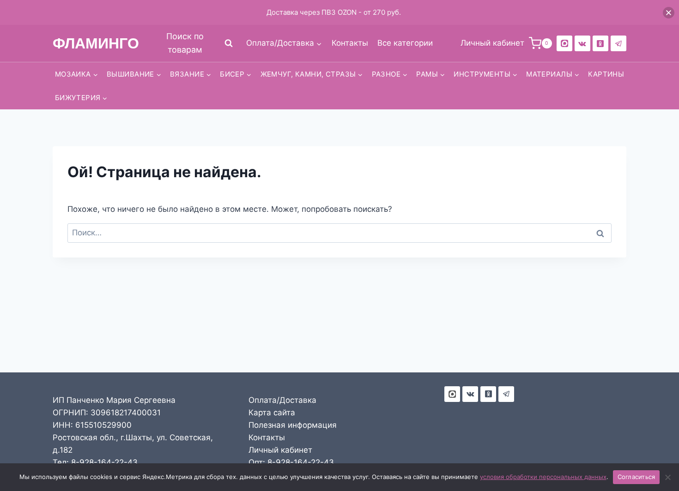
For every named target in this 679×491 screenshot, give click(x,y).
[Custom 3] (452, 394)
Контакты (350, 43)
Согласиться (636, 476)
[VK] (582, 43)
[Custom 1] (600, 43)
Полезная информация (293, 425)
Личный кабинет (280, 450)
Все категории (405, 43)
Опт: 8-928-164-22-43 (291, 462)
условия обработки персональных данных (543, 476)
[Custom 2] (564, 43)
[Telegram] (618, 43)
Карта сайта (272, 412)
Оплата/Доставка (282, 400)
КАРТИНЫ (606, 74)
